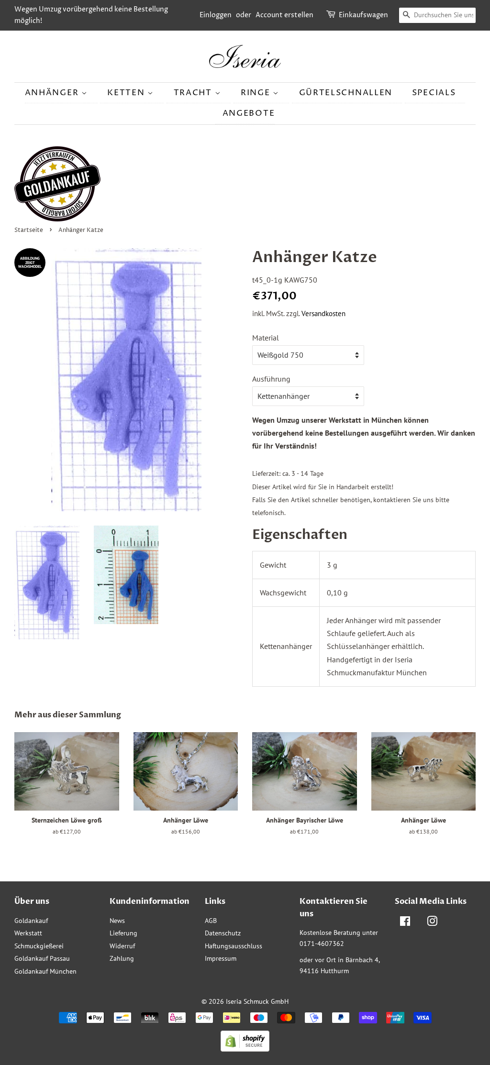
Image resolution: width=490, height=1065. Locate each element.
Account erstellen (284, 15)
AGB (211, 920)
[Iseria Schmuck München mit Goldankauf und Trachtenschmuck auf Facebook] (405, 923)
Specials (434, 93)
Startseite (28, 230)
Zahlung (122, 958)
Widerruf (122, 946)
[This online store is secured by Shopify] (245, 1049)
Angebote (249, 113)
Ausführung (271, 379)
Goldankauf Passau (42, 958)
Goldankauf (31, 920)
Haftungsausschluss (233, 946)
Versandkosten (323, 313)
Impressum (220, 958)
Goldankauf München (45, 971)
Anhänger (53, 93)
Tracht (194, 93)
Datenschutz (223, 933)
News (117, 920)
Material (265, 337)
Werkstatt (28, 933)
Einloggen (216, 15)
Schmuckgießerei (39, 946)
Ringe (257, 93)
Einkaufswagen (363, 15)
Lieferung (123, 933)
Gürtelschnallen (346, 93)
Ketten (127, 93)
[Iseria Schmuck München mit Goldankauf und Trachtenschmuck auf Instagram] (432, 923)
